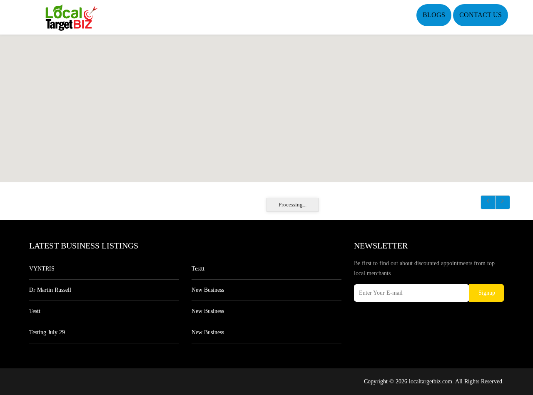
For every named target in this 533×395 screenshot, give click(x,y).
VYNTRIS (42, 269)
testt (34, 311)
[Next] (502, 202)
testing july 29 (47, 332)
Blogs (434, 14)
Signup (486, 293)
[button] (266, 104)
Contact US (480, 14)
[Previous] (488, 202)
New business (208, 290)
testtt (198, 269)
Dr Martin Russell (50, 290)
